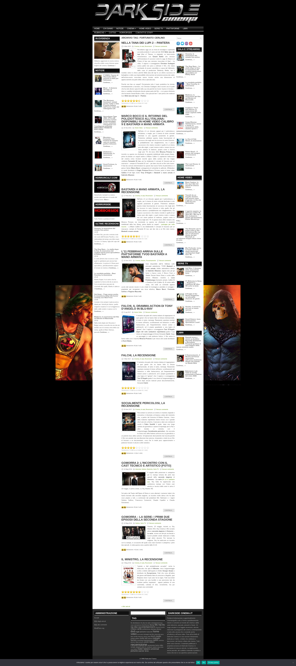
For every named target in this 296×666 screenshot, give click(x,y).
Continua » (111, 65)
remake (133, 647)
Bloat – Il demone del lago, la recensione (110, 89)
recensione (139, 644)
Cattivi (112, 33)
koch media (156, 636)
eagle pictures (141, 632)
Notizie (120, 29)
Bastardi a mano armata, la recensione (143, 191)
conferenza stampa (149, 629)
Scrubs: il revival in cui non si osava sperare (192, 308)
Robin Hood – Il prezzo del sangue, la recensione (192, 153)
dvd (133, 631)
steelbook (149, 647)
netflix (155, 640)
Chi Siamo (108, 29)
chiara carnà (136, 629)
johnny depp (147, 636)
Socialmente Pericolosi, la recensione (143, 404)
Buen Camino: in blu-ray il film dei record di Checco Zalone (192, 184)
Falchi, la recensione (138, 355)
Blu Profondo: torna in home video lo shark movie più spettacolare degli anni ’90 (193, 251)
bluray (152, 625)
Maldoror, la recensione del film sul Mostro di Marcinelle (106, 317)
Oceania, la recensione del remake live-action (104, 229)
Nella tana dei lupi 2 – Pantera (145, 42)
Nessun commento (161, 46)
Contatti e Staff (144, 33)
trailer (135, 649)
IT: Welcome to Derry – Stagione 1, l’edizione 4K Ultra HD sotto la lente (193, 283)
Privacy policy (213, 662)
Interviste (138, 469)
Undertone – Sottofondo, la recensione (109, 153)
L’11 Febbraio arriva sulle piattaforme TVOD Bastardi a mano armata (144, 254)
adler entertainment (154, 623)
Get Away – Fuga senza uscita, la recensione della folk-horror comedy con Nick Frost (106, 295)
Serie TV (158, 29)
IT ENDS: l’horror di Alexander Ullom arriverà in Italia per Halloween (110, 77)
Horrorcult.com (106, 177)
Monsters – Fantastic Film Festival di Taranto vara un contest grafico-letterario (110, 140)
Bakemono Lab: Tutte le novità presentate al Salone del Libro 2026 (193, 373)
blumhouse (145, 625)
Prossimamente (151, 260)
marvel (150, 638)
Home (97, 29)
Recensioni (148, 46)
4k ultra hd (143, 623)
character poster (160, 627)
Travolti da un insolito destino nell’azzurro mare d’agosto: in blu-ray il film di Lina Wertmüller (193, 199)
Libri (185, 29)
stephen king (156, 647)
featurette (149, 632)
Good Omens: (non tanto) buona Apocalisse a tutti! (192, 320)
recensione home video (155, 645)
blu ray (158, 624)
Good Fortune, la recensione (110, 165)
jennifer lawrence (138, 636)
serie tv (143, 647)
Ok (198, 662)
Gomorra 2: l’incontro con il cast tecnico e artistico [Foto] (146, 464)
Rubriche (100, 33)
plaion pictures (140, 642)
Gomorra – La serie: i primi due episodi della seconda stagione (146, 518)
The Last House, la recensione (192, 165)
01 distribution (135, 623)
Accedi (96, 618)
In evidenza (102, 38)
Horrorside (125, 33)
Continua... (169, 109)
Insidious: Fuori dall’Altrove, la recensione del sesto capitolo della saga (193, 111)
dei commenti (100, 625)
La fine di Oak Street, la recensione (193, 140)
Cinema (131, 28)
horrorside (140, 634)
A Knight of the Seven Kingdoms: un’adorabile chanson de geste (192, 296)
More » (106, 199)
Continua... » (107, 82)
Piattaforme (172, 29)
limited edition (135, 638)
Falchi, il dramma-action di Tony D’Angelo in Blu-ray (147, 307)
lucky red (143, 638)
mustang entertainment (145, 640)
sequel (138, 647)
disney (158, 629)
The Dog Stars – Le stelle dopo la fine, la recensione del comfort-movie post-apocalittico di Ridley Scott (107, 251)
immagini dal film (148, 634)
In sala (142, 46)
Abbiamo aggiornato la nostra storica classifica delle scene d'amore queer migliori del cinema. (106, 63)
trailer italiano (144, 649)
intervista (157, 634)
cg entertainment (146, 627)
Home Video (145, 29)
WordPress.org (99, 628)
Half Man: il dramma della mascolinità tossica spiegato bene (193, 270)
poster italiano (149, 642)
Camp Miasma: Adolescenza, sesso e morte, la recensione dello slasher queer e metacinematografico (188, 126)
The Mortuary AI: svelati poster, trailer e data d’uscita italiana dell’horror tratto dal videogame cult (111, 104)
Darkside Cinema (150, 659)
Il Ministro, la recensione (142, 559)
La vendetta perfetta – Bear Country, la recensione (105, 274)
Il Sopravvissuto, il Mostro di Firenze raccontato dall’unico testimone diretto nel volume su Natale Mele (193, 359)
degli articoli (100, 621)
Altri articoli (125, 606)
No (204, 662)
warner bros (143, 651)
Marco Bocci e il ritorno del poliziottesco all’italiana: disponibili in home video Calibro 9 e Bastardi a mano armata (147, 120)
